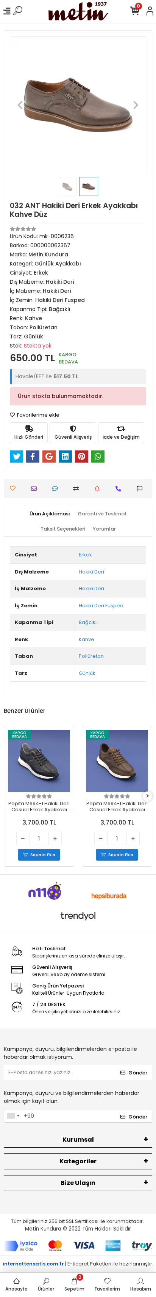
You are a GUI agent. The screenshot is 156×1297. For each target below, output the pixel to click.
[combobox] (13, 1115)
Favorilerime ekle (37, 415)
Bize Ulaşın (78, 1183)
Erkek (85, 554)
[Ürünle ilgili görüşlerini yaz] (57, 488)
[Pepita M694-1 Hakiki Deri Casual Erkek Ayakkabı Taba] (117, 761)
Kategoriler (78, 1161)
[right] (147, 796)
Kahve (86, 639)
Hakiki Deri (91, 571)
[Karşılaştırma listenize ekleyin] (77, 488)
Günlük (87, 673)
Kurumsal (78, 1139)
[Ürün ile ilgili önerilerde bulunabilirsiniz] (141, 488)
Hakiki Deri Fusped (101, 605)
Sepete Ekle (42, 855)
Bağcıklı (88, 622)
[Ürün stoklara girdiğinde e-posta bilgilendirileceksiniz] (99, 488)
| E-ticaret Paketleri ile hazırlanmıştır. (78, 1263)
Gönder (137, 1072)
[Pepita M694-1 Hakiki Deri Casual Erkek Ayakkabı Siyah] (39, 761)
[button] (20, 104)
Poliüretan (91, 656)
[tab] (50, 513)
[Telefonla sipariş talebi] (120, 488)
